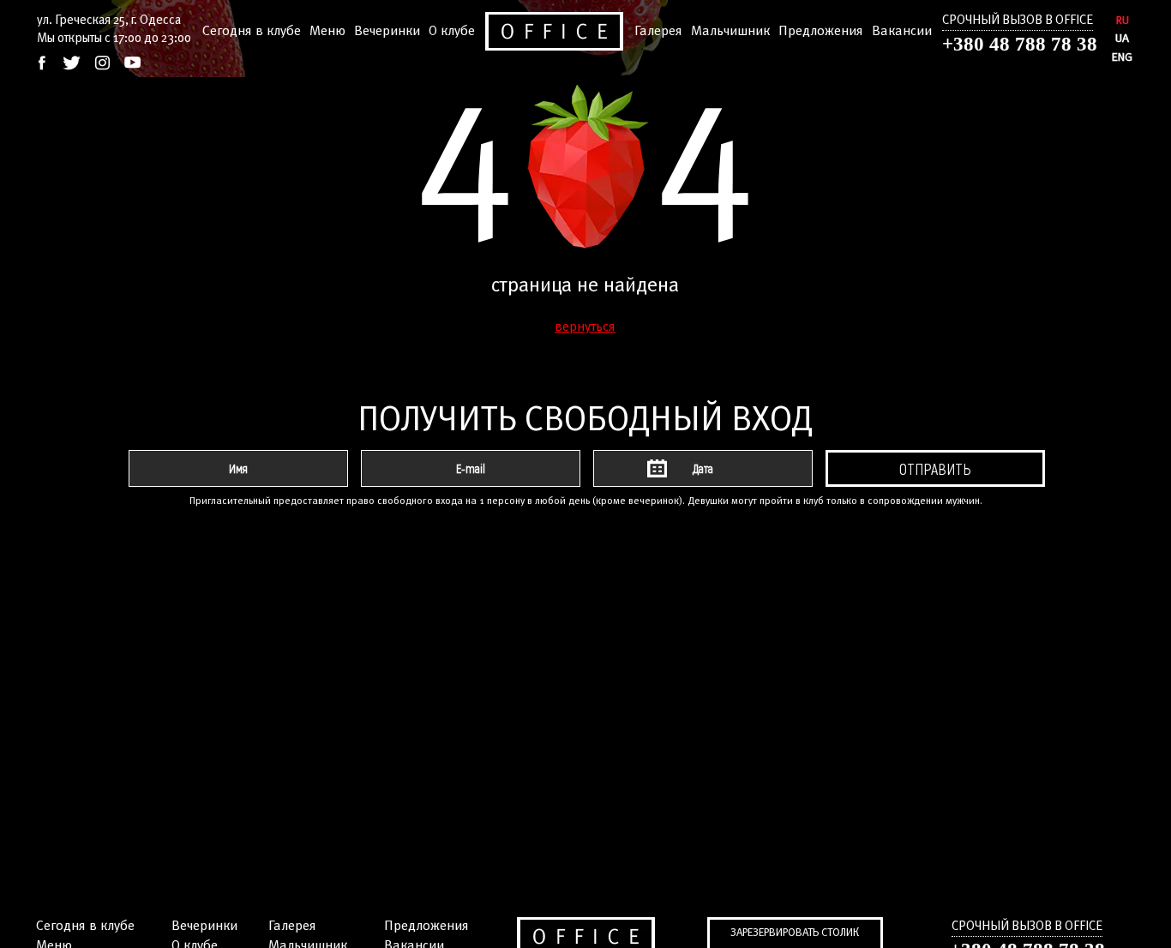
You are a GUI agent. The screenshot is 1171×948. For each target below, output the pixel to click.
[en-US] (1122, 58)
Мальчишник (730, 31)
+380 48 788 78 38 (1019, 44)
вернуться (585, 327)
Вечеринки (387, 31)
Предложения (820, 31)
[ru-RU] (1122, 21)
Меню (327, 31)
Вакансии (902, 31)
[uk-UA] (1122, 39)
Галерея (658, 31)
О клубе (452, 31)
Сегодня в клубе (251, 31)
